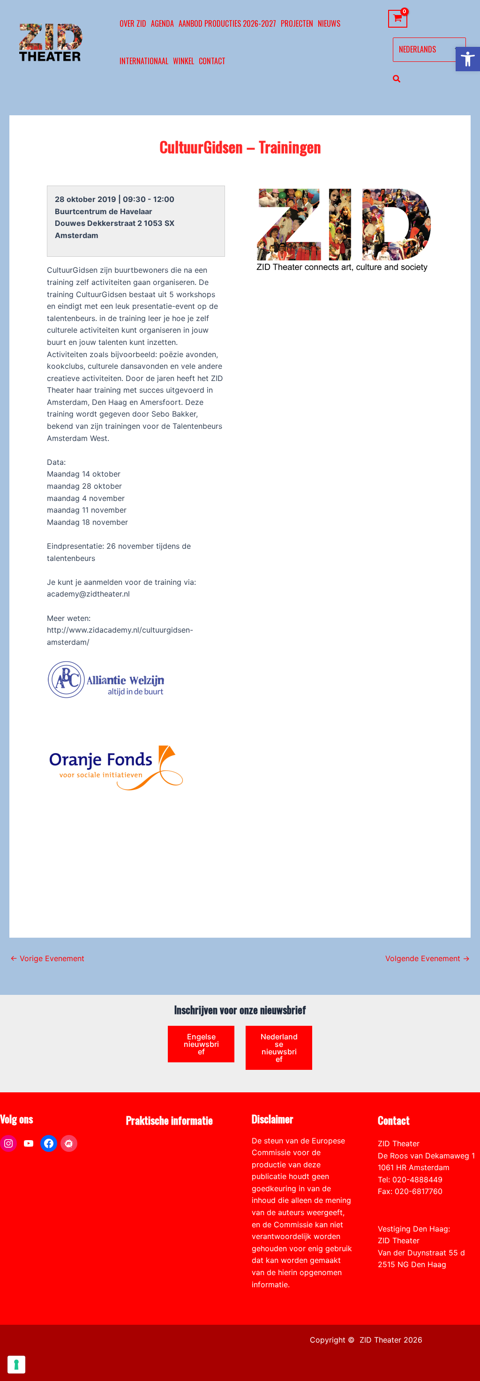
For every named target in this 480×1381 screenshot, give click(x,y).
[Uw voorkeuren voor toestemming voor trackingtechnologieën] (16, 1365)
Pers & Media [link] (149, 1155)
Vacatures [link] (143, 1179)
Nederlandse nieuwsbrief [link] (279, 1048)
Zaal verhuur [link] (148, 1167)
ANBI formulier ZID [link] (159, 1143)
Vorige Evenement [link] (47, 958)
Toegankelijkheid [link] (156, 1191)
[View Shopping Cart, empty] (397, 19)
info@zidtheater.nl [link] (410, 1203)
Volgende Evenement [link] (427, 958)
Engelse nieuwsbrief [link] (201, 1044)
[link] (468, 59)
